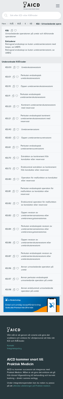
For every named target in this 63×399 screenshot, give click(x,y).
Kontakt (10, 345)
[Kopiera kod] (12, 30)
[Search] (5, 15)
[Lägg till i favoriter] (15, 30)
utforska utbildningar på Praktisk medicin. (32, 386)
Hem (4, 24)
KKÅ (19, 24)
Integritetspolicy (14, 348)
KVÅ (11, 24)
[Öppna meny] (57, 6)
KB (31, 24)
